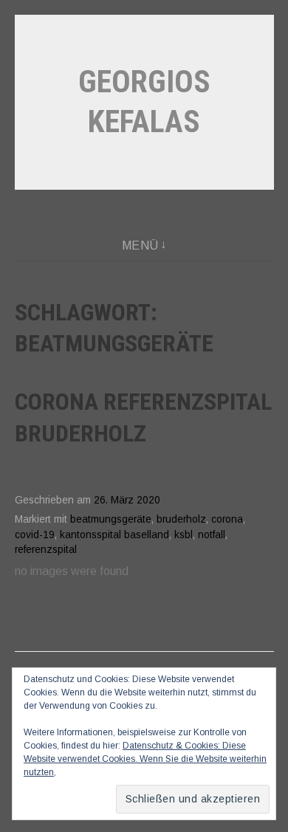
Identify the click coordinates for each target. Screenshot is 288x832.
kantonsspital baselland (114, 534)
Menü (140, 245)
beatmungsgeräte (110, 519)
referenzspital (46, 549)
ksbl (183, 534)
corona (227, 519)
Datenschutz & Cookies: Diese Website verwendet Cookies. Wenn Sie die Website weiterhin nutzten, (145, 758)
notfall (211, 534)
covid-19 (35, 534)
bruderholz (181, 519)
